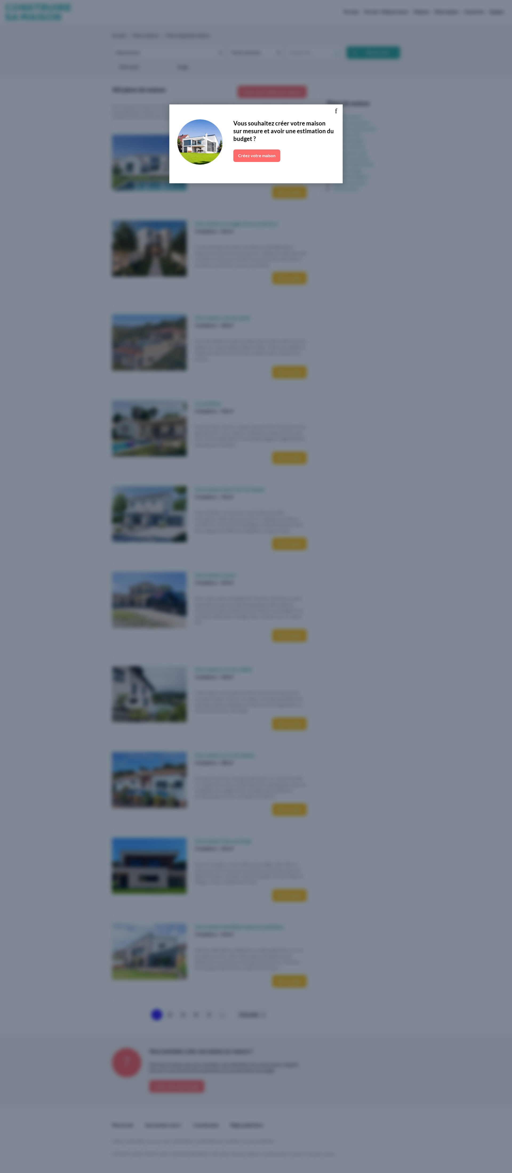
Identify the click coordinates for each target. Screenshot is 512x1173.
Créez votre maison (256, 155)
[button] (336, 111)
